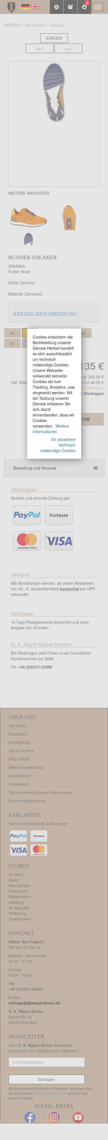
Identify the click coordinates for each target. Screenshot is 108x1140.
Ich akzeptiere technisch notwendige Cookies (58, 444)
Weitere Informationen (51, 428)
